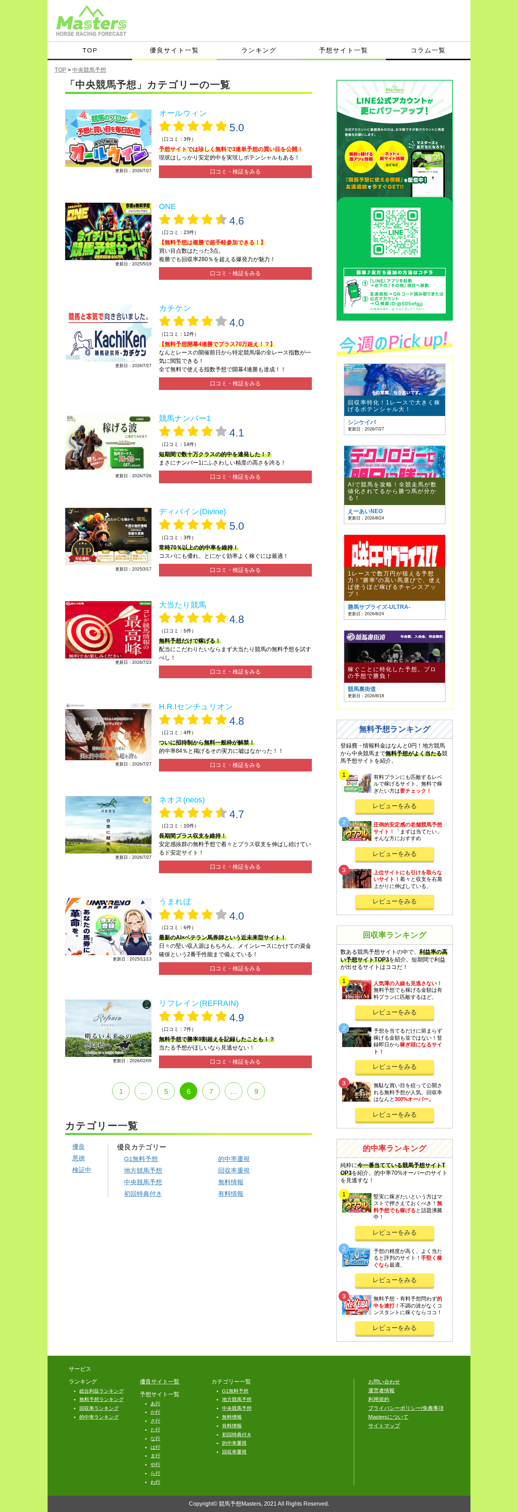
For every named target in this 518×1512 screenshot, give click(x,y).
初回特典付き (143, 1193)
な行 (155, 1438)
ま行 (155, 1456)
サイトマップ (384, 1426)
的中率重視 (234, 1159)
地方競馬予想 (143, 1170)
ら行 (155, 1473)
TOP (90, 50)
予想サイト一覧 (343, 50)
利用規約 (378, 1399)
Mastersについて (388, 1417)
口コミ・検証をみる (235, 172)
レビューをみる (394, 805)
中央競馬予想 (143, 1182)
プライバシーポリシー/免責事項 (406, 1408)
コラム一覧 (428, 50)
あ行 (155, 1403)
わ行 (155, 1482)
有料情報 (230, 1193)
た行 (155, 1429)
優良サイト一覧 (174, 50)
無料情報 (230, 1182)
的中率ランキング (99, 1417)
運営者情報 (381, 1390)
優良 (78, 1146)
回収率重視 (234, 1170)
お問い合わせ (384, 1382)
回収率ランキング (99, 1408)
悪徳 (78, 1158)
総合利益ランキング (101, 1391)
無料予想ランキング (101, 1399)
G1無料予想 (141, 1159)
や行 (155, 1464)
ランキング (259, 50)
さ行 (155, 1421)
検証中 (81, 1169)
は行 (155, 1447)
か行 (155, 1412)
